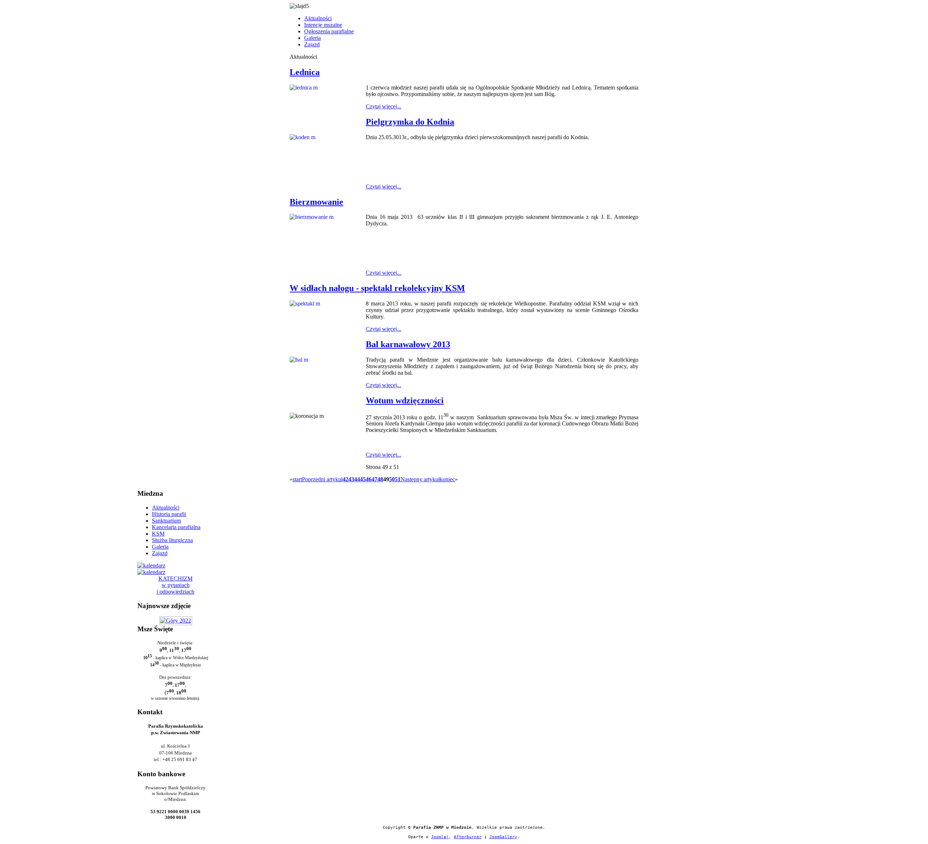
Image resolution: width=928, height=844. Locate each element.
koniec (447, 479)
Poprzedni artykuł (322, 479)
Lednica (305, 72)
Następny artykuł (420, 479)
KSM (158, 534)
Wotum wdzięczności (405, 400)
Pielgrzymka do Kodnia (410, 121)
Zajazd (312, 44)
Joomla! (440, 837)
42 (345, 479)
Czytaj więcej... (383, 106)
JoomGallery (503, 837)
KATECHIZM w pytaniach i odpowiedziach (175, 585)
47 (374, 479)
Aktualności (318, 18)
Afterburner (468, 837)
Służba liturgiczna (172, 540)
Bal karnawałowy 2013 (408, 344)
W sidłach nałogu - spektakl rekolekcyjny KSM (377, 288)
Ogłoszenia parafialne (329, 31)
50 (392, 479)
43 (351, 479)
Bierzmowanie (316, 202)
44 (357, 479)
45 (363, 479)
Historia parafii (169, 514)
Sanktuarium (166, 520)
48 (380, 479)
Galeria (312, 38)
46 (369, 479)
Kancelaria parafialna (176, 527)
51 (398, 479)
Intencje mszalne (323, 25)
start (297, 479)
